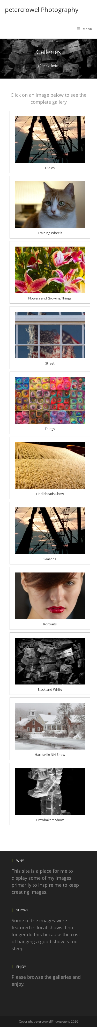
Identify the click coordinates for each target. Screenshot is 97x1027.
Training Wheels (50, 232)
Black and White (50, 689)
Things (50, 428)
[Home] (39, 65)
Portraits (50, 624)
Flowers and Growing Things (49, 298)
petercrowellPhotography (41, 9)
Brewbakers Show (50, 820)
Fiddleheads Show (50, 493)
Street (50, 363)
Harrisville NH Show (50, 754)
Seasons (49, 559)
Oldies (50, 167)
